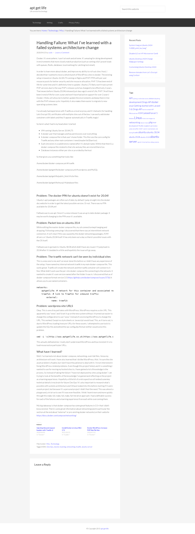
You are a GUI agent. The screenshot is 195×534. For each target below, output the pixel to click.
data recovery (145, 98)
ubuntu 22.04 (145, 137)
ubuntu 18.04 (153, 132)
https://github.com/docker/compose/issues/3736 (89, 277)
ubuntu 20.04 (134, 137)
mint (147, 118)
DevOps (50, 447)
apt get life (38, 8)
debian (151, 98)
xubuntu (157, 142)
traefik (78, 447)
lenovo (131, 118)
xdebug (152, 142)
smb (157, 129)
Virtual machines (146, 142)
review (155, 126)
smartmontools (151, 129)
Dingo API (146, 102)
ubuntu (142, 132)
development (135, 102)
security (135, 129)
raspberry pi (148, 126)
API (131, 98)
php (151, 122)
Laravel (146, 112)
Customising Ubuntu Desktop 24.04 (142, 67)
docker (56, 447)
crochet (140, 98)
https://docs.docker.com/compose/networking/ (57, 415)
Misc (48, 444)
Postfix (140, 126)
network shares (144, 123)
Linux (138, 118)
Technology (55, 444)
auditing (135, 98)
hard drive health (146, 109)
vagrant (139, 142)
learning (63, 447)
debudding (157, 98)
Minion (144, 118)
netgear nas (152, 118)
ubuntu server (87, 447)
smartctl (145, 129)
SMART (141, 129)
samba (130, 129)
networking (71, 447)
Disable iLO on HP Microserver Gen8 (143, 53)
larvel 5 (154, 113)
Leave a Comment (62, 52)
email (131, 106)
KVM (140, 113)
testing (131, 132)
